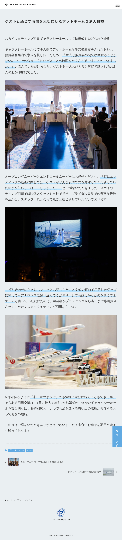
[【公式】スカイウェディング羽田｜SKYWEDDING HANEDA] (20, 4)
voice (29, 450)
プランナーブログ (16, 450)
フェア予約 (117, 438)
